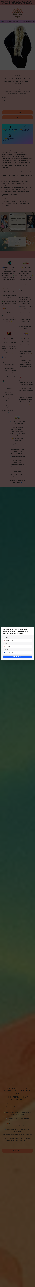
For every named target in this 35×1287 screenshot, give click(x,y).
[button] (17, 640)
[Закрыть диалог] (33, 628)
